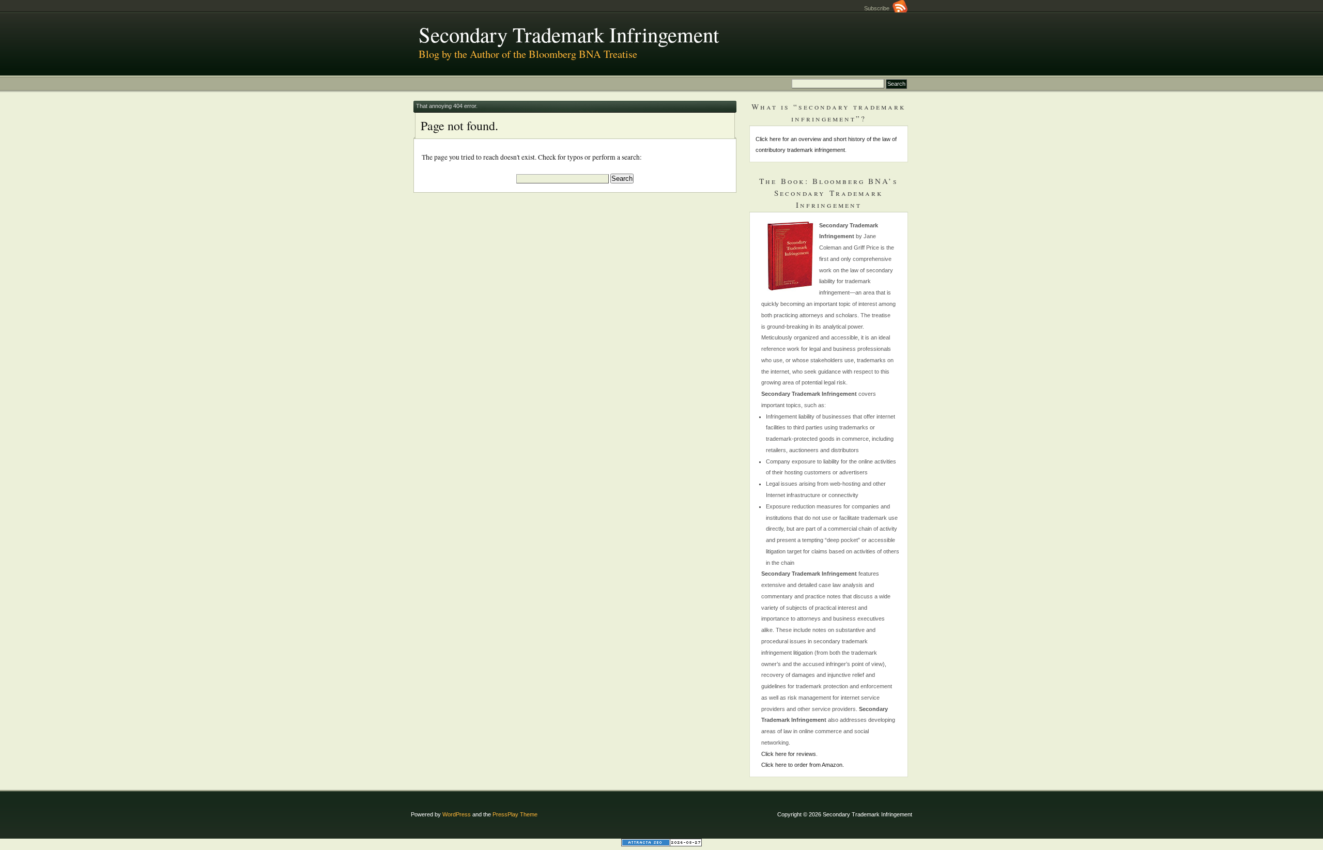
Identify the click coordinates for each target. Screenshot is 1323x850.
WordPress (456, 814)
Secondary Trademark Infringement (569, 34)
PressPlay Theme (515, 814)
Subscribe (878, 8)
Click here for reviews (788, 754)
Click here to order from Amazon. (802, 765)
